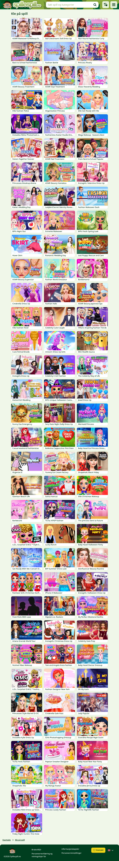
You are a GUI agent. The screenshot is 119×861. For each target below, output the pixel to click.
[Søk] (95, 4)
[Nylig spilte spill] (105, 4)
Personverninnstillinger (72, 853)
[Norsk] (111, 850)
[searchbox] (72, 5)
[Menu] (113, 4)
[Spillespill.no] (22, 4)
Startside (6, 840)
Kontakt (100, 850)
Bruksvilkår (36, 849)
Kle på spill (20, 840)
